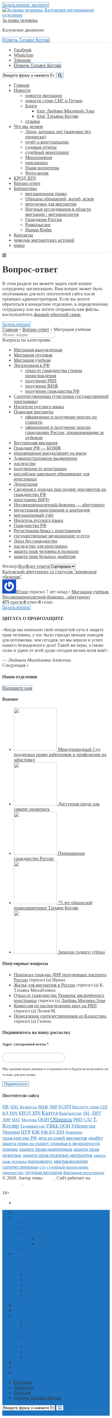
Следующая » (15, 665)
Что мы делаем (28, 126)
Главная (21, 85)
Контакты (23, 235)
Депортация (25, 484)
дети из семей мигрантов (62, 1138)
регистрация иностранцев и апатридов (52, 509)
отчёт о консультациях (47, 142)
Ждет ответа (37, 566)
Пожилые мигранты (33, 411)
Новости (22, 90)
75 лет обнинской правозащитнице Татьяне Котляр (53, 905)
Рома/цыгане (38, 224)
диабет (95, 1138)
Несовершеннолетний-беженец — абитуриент (59, 504)
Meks (49, 1177)
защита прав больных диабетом (45, 556)
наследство (25, 463)
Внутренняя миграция (35, 442)
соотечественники (20, 1167)
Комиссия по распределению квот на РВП (55, 1005)
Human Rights (38, 229)
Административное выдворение (45, 458)
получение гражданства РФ (52, 391)
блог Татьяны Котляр (57, 116)
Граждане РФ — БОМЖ (37, 447)
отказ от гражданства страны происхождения (53, 373)
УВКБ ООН (58, 1126)
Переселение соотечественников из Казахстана (60, 1016)
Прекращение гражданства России (49, 856)
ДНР (53, 1107)
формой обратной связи (57, 314)
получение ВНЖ (41, 385)
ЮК (36, 1132)
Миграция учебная (32, 360)
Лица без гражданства (35, 540)
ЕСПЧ (65, 1106)
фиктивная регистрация (83, 1172)
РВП (77, 1119)
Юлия (22, 591)
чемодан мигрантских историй (44, 240)
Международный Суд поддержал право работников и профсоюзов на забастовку (60, 754)
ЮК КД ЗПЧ (52, 1132)
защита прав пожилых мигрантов (57, 1155)
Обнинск (61, 1119)
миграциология (71, 1161)
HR (5, 1106)
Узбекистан (83, 1126)
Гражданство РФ (30, 525)
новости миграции (43, 95)
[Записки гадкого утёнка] (36, 952)
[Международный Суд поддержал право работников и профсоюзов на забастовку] (36, 749)
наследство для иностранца (40, 546)
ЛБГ (86, 1113)
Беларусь (28, 1107)
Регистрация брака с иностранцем (47, 530)
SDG (14, 1107)
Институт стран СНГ (90, 1107)
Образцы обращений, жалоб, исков (59, 198)
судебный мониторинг (47, 152)
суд (42, 1167)
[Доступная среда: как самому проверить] (36, 803)
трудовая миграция (43, 1172)
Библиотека (25, 188)
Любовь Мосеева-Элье (83, 1000)
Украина (11, 1132)
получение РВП (41, 380)
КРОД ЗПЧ (25, 178)
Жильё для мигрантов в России (44, 985)
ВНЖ (43, 1107)
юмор (19, 245)
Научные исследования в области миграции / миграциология (58, 212)
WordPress (12, 1183)
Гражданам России (43, 219)
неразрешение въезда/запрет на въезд (50, 453)
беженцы (73, 1132)
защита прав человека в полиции (46, 551)
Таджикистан (32, 1125)
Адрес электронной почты (25, 1044)
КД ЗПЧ (10, 1113)
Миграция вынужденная (38, 349)
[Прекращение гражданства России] (36, 853)
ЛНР (6, 1119)
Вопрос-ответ (27, 183)
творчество (13, 1172)
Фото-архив (37, 173)
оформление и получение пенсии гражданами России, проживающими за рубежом (64, 432)
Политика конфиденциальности (45, 1202)
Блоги (31, 105)
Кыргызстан (70, 1113)
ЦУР (25, 1132)
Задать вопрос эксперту (26, 4)
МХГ (16, 1119)
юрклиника (36, 162)
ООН (43, 1119)
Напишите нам (17, 687)
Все (21, 566)
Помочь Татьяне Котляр (26, 39)
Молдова (29, 1119)
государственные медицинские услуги (52, 535)
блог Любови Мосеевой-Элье (65, 111)
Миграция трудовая (33, 354)
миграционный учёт (34, 515)
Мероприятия (38, 157)
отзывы (32, 121)
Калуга (50, 1113)
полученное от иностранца (40, 468)
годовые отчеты (41, 147)
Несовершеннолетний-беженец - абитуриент (46, 596)
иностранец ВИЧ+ (32, 499)
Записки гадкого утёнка (81, 952)
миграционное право (46, 193)
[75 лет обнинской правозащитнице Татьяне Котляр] (36, 902)
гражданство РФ (19, 1138)
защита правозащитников (45, 1149)
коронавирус (40, 1161)
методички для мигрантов (50, 204)
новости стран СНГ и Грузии (53, 100)
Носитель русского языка (38, 520)
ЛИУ (96, 1113)
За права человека (20, 20)
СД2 (88, 1119)
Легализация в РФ (32, 365)
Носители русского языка (39, 406)
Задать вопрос (16, 324)
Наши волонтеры (42, 167)
